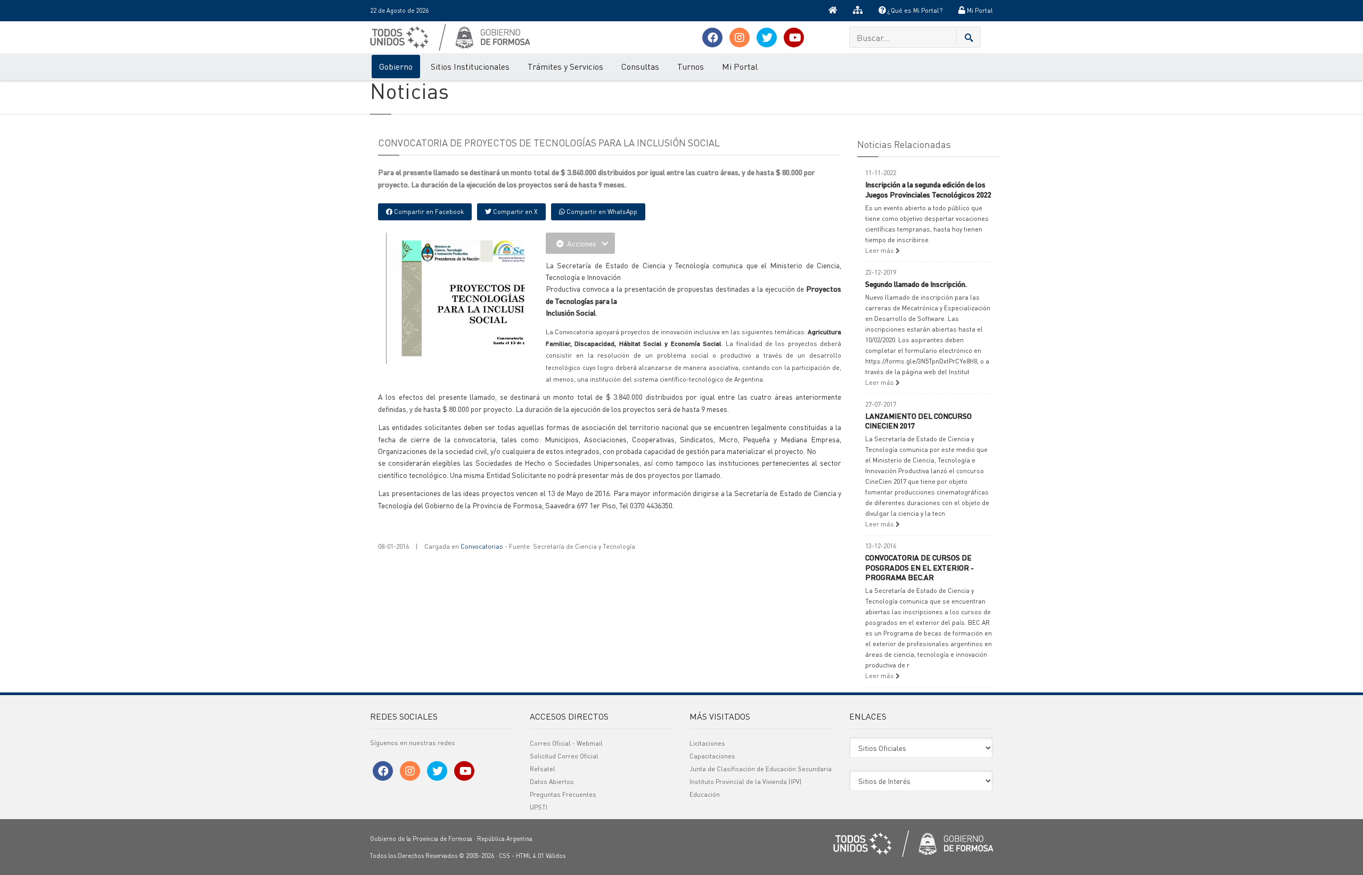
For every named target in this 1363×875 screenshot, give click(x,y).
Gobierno (396, 66)
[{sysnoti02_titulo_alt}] (479, 297)
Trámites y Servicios (565, 66)
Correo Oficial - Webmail (566, 743)
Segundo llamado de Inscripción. (916, 283)
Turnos (690, 66)
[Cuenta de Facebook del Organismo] (712, 37)
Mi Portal (979, 10)
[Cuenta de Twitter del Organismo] (767, 37)
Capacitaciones (712, 756)
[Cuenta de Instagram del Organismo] (739, 37)
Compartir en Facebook (428, 212)
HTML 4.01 (530, 856)
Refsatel (542, 769)
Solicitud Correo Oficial (564, 756)
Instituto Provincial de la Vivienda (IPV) (745, 782)
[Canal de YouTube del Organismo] (794, 37)
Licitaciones (707, 743)
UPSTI (538, 807)
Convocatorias (482, 546)
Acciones (582, 243)
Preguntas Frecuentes (563, 794)
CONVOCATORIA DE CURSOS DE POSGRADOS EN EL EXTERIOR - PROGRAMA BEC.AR (919, 566)
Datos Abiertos (552, 782)
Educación (704, 794)
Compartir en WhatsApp (601, 212)
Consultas (640, 66)
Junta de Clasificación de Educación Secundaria (760, 769)
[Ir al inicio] (832, 10)
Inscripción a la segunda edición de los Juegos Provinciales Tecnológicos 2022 (928, 189)
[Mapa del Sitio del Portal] (858, 10)
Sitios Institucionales (470, 66)
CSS (504, 856)
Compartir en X (514, 212)
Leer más (880, 250)
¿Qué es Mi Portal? (914, 10)
